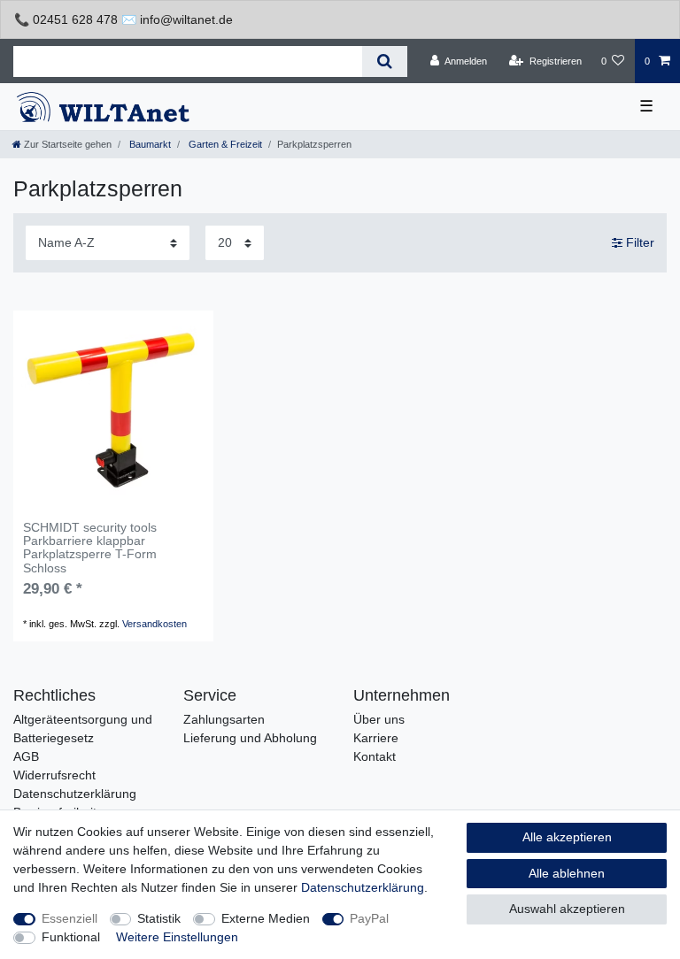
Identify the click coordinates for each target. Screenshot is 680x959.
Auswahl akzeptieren (567, 908)
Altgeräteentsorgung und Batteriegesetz (82, 728)
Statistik (159, 918)
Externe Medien (265, 918)
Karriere (375, 738)
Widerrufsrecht (54, 775)
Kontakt (374, 756)
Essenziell (69, 918)
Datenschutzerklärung (74, 793)
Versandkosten (154, 623)
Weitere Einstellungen (177, 937)
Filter (638, 242)
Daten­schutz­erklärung (362, 887)
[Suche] (384, 61)
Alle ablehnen (567, 873)
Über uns (379, 719)
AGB (26, 756)
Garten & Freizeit (224, 144)
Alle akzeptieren (567, 837)
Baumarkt (149, 144)
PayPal (369, 918)
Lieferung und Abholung (250, 738)
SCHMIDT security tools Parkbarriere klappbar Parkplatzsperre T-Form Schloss (90, 548)
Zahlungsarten (224, 719)
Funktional (71, 937)
